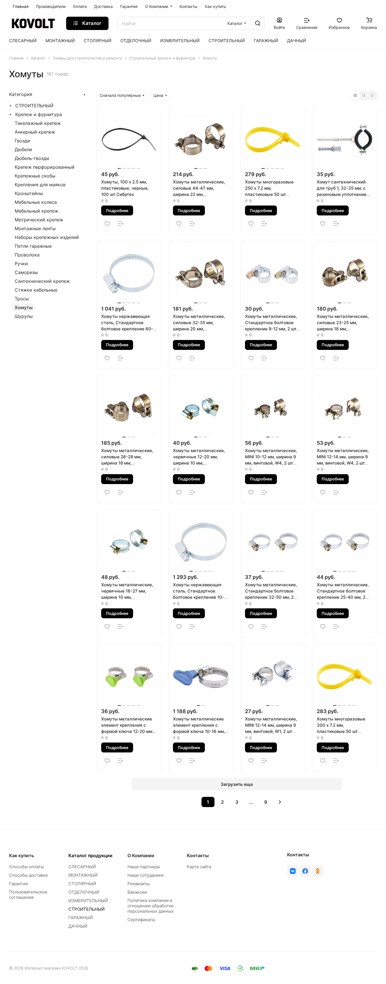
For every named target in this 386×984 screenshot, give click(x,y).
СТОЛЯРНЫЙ (82, 883)
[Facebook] (305, 871)
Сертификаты (141, 919)
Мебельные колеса (36, 202)
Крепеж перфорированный (45, 167)
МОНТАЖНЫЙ (82, 875)
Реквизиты (138, 883)
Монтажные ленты (35, 228)
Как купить (21, 855)
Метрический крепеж (39, 220)
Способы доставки (28, 875)
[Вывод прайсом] (372, 95)
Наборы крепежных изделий (47, 237)
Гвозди (22, 141)
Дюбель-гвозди (32, 158)
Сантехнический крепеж (42, 281)
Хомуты (23, 307)
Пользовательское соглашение (28, 894)
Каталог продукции (90, 855)
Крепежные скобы (35, 176)
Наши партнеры (143, 866)
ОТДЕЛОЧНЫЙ (83, 892)
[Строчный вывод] (363, 95)
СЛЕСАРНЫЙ (82, 866)
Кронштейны (29, 193)
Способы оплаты (26, 866)
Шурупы (24, 316)
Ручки (21, 263)
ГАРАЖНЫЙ (80, 917)
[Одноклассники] (317, 871)
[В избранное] (107, 224)
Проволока (27, 255)
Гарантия (18, 883)
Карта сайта (199, 866)
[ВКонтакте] (292, 871)
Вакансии (137, 892)
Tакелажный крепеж (38, 123)
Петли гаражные (33, 246)
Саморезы (26, 272)
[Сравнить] (120, 224)
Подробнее (117, 210)
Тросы (22, 298)
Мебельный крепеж (36, 211)
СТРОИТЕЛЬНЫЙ (34, 105)
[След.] (280, 802)
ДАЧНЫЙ (77, 926)
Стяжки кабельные (36, 290)
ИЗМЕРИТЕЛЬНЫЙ (88, 900)
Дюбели (23, 149)
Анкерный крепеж (35, 132)
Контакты (198, 855)
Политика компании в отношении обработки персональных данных (150, 906)
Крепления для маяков (40, 184)
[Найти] (258, 23)
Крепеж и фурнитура (38, 114)
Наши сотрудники (145, 875)
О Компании (140, 855)
